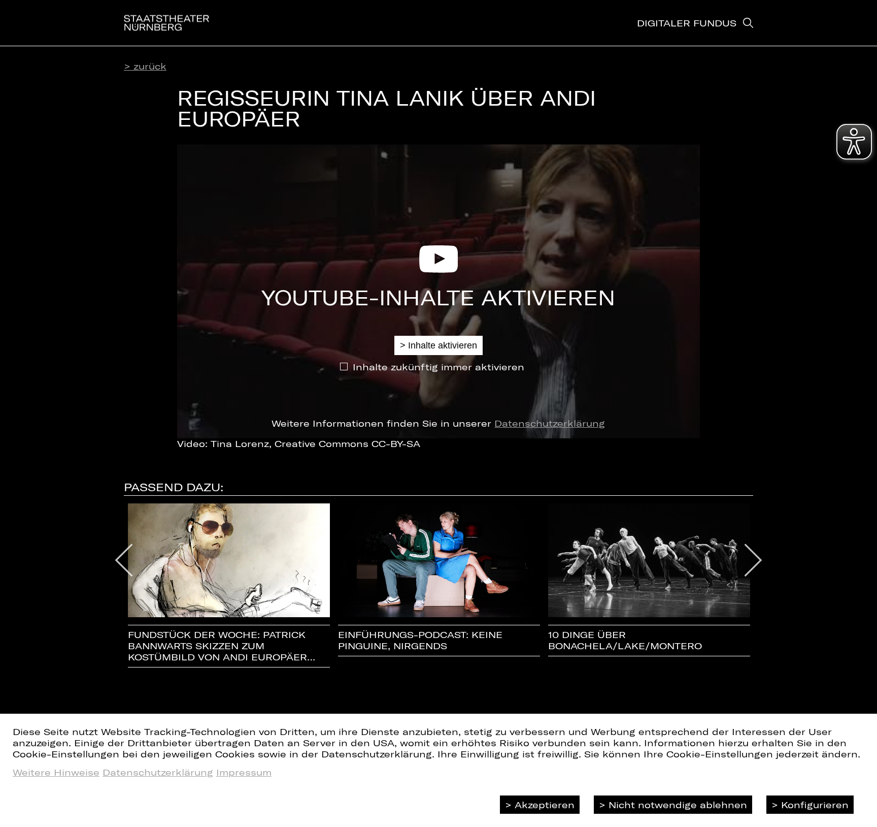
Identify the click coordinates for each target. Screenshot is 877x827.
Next (753, 560)
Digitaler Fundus (686, 22)
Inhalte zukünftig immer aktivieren (438, 366)
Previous (124, 560)
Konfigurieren (815, 804)
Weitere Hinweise (56, 772)
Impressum (244, 772)
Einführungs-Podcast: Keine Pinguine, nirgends (420, 640)
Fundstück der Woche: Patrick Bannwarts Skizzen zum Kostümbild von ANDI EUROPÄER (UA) (217, 646)
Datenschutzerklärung (549, 423)
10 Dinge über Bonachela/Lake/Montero (625, 640)
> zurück (145, 66)
